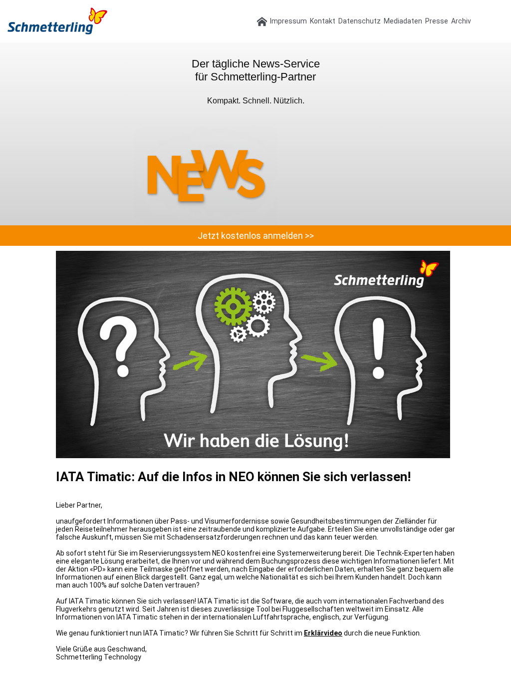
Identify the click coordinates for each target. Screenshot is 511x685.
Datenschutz (359, 21)
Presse (436, 21)
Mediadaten (403, 21)
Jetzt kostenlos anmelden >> (256, 235)
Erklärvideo (323, 633)
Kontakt (322, 21)
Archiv (461, 21)
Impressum (288, 21)
